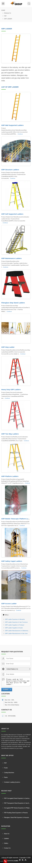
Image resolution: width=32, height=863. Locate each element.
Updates (6, 838)
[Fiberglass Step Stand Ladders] (16, 284)
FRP (5, 16)
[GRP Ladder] (16, 48)
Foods (6, 768)
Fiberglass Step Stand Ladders (13, 303)
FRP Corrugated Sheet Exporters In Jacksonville (17, 798)
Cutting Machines (9, 772)
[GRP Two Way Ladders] (16, 415)
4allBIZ (16, 860)
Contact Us (7, 848)
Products (7, 13)
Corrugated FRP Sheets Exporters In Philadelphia (17, 808)
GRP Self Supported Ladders (12, 214)
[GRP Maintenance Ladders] (16, 240)
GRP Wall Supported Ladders (12, 125)
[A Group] (16, 3)
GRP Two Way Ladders (10, 434)
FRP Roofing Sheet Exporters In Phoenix (16, 812)
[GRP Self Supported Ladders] (16, 195)
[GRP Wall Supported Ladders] (16, 107)
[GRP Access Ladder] (16, 585)
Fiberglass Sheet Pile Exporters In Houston (16, 817)
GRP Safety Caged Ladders (11, 561)
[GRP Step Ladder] (16, 328)
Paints (6, 777)
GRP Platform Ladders (9, 476)
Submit (6, 689)
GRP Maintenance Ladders (11, 258)
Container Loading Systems (12, 782)
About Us (6, 833)
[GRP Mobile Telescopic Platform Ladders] (16, 500)
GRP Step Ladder (7, 347)
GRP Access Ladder (9, 603)
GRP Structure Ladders (10, 170)
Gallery (6, 843)
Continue (20, 134)
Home (3, 10)
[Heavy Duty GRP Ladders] (16, 371)
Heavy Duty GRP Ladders (11, 389)
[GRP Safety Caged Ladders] (16, 542)
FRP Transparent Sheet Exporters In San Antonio (17, 803)
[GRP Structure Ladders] (16, 151)
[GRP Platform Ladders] (16, 458)
